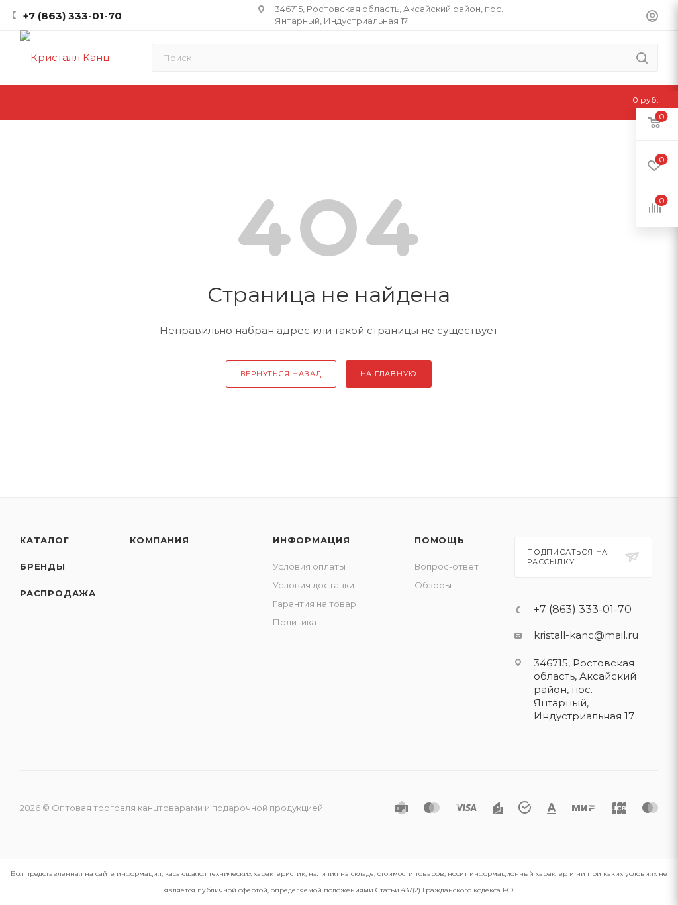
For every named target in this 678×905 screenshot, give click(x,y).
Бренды (43, 566)
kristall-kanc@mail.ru (586, 635)
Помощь (439, 540)
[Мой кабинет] (652, 17)
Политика (294, 622)
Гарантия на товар (314, 603)
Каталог (45, 540)
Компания (159, 540)
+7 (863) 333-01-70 (72, 15)
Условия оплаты (309, 566)
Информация (311, 540)
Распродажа (58, 593)
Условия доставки (313, 585)
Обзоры (433, 585)
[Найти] (642, 58)
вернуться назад (281, 373)
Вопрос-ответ (446, 566)
